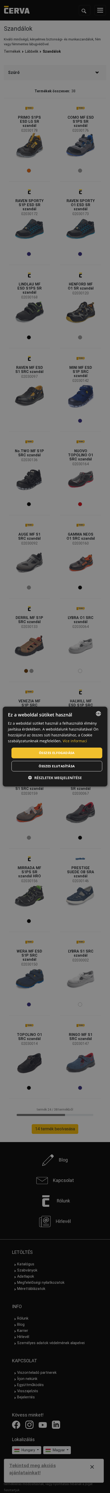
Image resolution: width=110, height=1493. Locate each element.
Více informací (75, 740)
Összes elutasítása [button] (57, 766)
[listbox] (98, 713)
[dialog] (55, 746)
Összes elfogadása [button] (57, 752)
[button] (55, 777)
